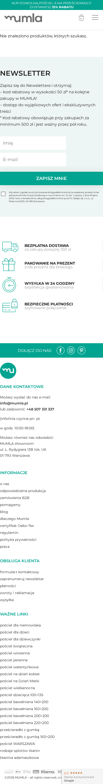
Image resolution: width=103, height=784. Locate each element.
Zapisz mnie (51, 178)
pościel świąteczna (16, 646)
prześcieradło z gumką (19, 730)
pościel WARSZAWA (17, 743)
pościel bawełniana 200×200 (24, 716)
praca (5, 546)
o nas (4, 484)
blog (4, 511)
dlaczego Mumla (14, 518)
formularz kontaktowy (19, 572)
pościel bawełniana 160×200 (24, 709)
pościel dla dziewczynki (20, 639)
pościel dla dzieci (15, 632)
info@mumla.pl (14, 403)
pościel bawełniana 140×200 (24, 702)
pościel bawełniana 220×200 (24, 723)
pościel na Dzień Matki (19, 681)
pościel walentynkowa (19, 667)
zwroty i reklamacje (17, 593)
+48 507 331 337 (40, 409)
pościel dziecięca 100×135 (21, 695)
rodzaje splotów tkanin (20, 750)
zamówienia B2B (15, 498)
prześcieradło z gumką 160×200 (27, 736)
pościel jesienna (14, 660)
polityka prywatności (18, 539)
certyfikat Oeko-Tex (17, 525)
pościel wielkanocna (17, 688)
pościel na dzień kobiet (20, 674)
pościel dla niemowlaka (20, 625)
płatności (8, 586)
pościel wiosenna (15, 653)
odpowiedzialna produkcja (23, 491)
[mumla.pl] (23, 17)
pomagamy (10, 505)
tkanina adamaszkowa (19, 757)
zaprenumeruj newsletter (22, 579)
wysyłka (7, 600)
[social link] (60, 350)
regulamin (9, 532)
